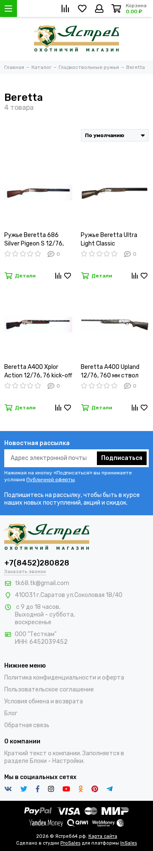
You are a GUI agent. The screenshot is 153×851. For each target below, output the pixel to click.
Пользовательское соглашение (49, 689)
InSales (128, 843)
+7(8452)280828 (36, 563)
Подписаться (121, 458)
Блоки (38, 761)
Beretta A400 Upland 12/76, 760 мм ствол (110, 371)
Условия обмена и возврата (43, 701)
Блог (10, 713)
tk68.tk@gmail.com (42, 583)
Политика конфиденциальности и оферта (64, 677)
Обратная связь (26, 725)
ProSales (70, 843)
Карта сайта (102, 836)
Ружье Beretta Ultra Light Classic (109, 239)
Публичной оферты (50, 480)
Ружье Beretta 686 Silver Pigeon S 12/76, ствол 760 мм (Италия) (37, 239)
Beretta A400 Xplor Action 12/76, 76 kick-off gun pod (38, 371)
